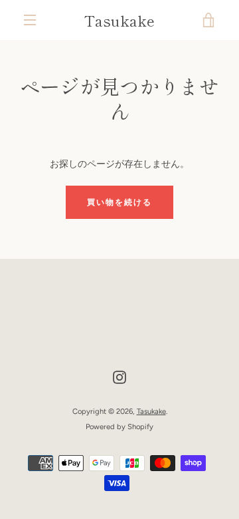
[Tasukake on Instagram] (119, 377)
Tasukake (119, 20)
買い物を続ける (119, 202)
